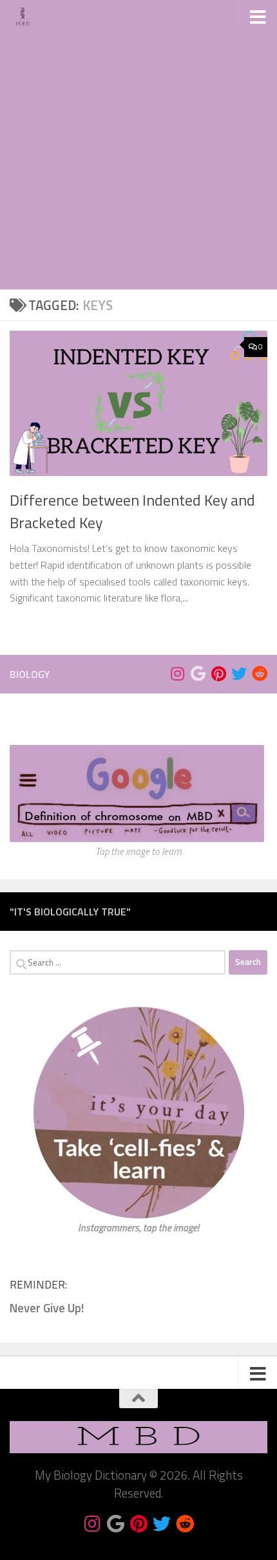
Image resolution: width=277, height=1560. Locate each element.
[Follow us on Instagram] (177, 673)
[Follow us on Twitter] (239, 673)
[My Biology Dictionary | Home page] (27, 16)
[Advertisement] (138, 144)
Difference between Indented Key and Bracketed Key (132, 511)
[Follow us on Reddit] (259, 673)
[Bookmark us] (197, 673)
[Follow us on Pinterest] (218, 673)
